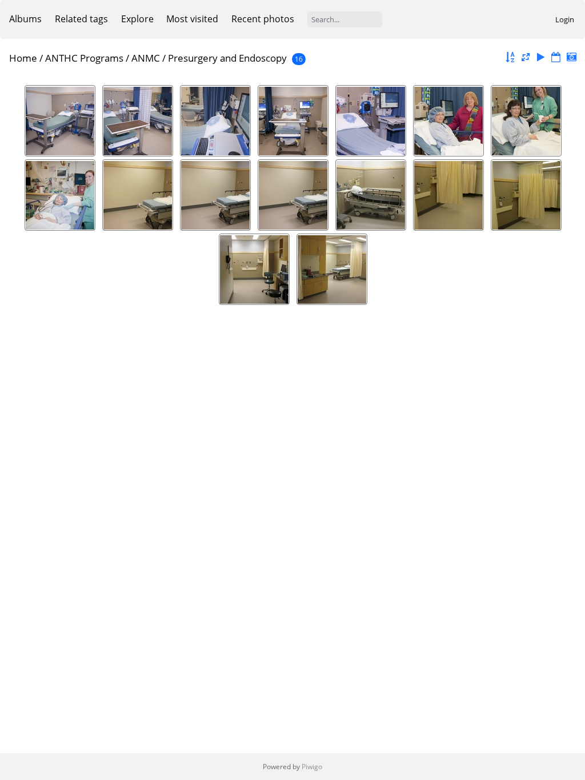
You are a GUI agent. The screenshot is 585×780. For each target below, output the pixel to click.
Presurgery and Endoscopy (227, 58)
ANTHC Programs (84, 58)
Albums (25, 19)
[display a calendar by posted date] (556, 57)
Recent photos (262, 19)
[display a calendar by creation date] (571, 57)
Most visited (192, 19)
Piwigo (312, 766)
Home (23, 58)
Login (564, 19)
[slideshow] (541, 57)
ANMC (145, 58)
